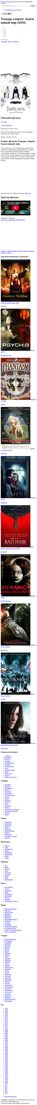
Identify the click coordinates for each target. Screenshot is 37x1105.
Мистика (28, 193)
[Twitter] (6, 13)
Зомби (3, 404)
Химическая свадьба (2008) (10, 303)
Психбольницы (6, 355)
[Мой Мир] (8, 13)
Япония (9, 125)
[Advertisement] (17, 56)
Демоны (16, 41)
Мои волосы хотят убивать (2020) (17, 547)
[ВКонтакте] (4, 13)
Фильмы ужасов (6, 41)
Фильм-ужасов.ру (7, 1)
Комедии (4, 453)
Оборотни (4, 748)
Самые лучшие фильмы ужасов (11, 251)
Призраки (4, 503)
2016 (5, 122)
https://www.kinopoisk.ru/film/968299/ (13, 220)
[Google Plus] (10, 13)
